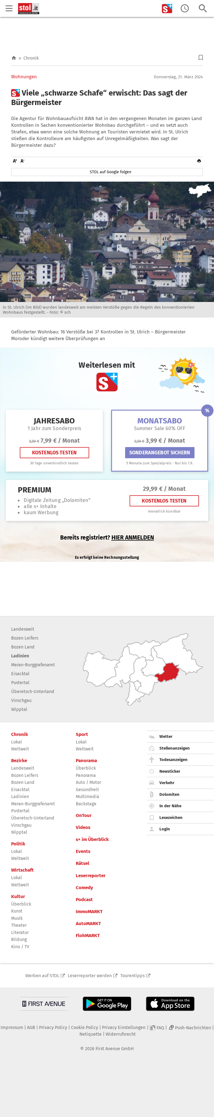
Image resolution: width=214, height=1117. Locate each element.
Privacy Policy (53, 1027)
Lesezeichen (171, 817)
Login (164, 828)
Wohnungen (24, 77)
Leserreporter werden (90, 975)
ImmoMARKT (89, 911)
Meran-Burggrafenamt (33, 664)
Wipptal (19, 709)
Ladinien (20, 656)
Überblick (21, 904)
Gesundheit (87, 789)
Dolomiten (169, 794)
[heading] (107, 97)
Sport (82, 734)
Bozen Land (23, 647)
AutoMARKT (88, 923)
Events (83, 851)
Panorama (86, 761)
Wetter (165, 736)
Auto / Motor (88, 782)
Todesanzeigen (173, 759)
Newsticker (169, 771)
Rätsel (82, 863)
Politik (18, 844)
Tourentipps (132, 975)
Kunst (16, 911)
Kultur (18, 896)
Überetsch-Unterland (32, 691)
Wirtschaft (22, 870)
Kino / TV (20, 946)
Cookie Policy (84, 1027)
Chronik (31, 58)
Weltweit (20, 749)
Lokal (16, 742)
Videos (83, 827)
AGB (31, 1027)
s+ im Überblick (92, 839)
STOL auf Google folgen (110, 172)
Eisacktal (20, 673)
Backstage (86, 803)
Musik (17, 918)
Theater (19, 925)
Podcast (84, 900)
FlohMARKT (88, 935)
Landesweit (22, 629)
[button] (201, 57)
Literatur (20, 932)
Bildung (19, 939)
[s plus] (167, 8)
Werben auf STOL (42, 975)
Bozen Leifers (24, 638)
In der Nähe (170, 805)
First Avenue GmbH (115, 1048)
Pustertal (20, 682)
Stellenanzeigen (174, 748)
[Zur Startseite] (13, 58)
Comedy (84, 888)
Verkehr (166, 782)
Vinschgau (21, 700)
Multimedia (87, 796)
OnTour (84, 815)
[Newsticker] (184, 8)
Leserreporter (91, 876)
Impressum (12, 1027)
